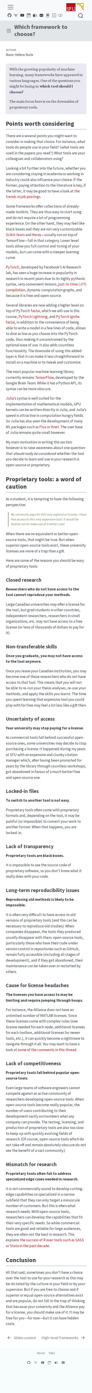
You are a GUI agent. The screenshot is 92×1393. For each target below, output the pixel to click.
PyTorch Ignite (67, 316)
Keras (36, 234)
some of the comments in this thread (47, 1049)
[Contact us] (41, 15)
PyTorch (12, 267)
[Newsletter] (35, 15)
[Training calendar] (28, 15)
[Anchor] (78, 123)
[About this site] (54, 15)
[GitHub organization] (10, 15)
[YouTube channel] (22, 15)
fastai (35, 310)
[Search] (80, 15)
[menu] (10, 7)
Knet (55, 426)
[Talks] (48, 15)
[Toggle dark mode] (60, 15)
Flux (42, 426)
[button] (9, 31)
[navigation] (49, 31)
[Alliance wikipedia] (16, 15)
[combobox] (80, 15)
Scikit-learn (15, 234)
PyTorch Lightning (33, 316)
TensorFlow (44, 377)
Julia (10, 398)
